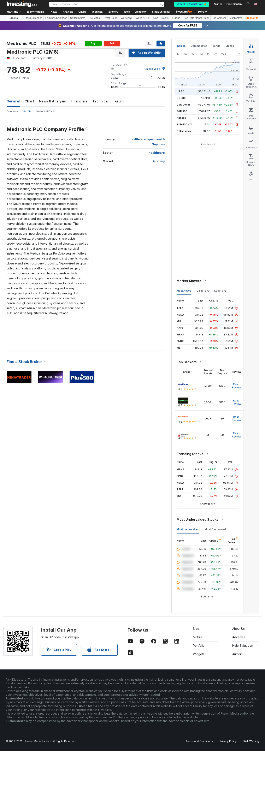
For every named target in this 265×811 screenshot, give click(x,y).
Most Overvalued (215, 529)
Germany (158, 161)
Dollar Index (184, 131)
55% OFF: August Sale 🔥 (192, 4)
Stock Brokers (161, 18)
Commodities (199, 45)
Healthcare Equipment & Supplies (147, 141)
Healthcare (156, 152)
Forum (118, 101)
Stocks (14, 18)
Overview (12, 111)
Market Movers (189, 281)
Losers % (220, 290)
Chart (29, 101)
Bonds (216, 45)
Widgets (198, 654)
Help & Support (242, 645)
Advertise (238, 637)
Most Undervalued (188, 529)
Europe (176, 18)
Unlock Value (152, 68)
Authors (237, 654)
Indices (181, 45)
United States (77, 18)
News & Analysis (52, 101)
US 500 (181, 98)
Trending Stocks (190, 454)
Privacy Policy (228, 741)
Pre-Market (95, 18)
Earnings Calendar (56, 18)
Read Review (236, 386)
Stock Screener (161, 11)
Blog (196, 628)
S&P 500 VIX (184, 124)
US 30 (180, 91)
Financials (79, 101)
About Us (238, 628)
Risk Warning (251, 741)
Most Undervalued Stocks (197, 519)
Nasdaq (181, 117)
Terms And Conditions (199, 741)
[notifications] (248, 4)
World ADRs (142, 18)
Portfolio (199, 645)
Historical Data (45, 111)
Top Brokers (187, 362)
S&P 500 (182, 111)
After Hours (111, 18)
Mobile (197, 637)
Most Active (235, 18)
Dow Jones (183, 104)
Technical (100, 101)
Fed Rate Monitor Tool (196, 18)
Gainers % (202, 290)
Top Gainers (219, 18)
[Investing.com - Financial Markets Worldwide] (23, 4)
